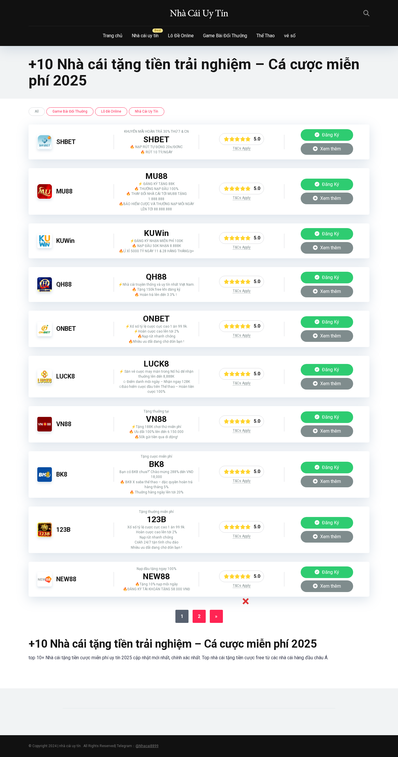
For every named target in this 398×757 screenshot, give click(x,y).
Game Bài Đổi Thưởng (225, 35)
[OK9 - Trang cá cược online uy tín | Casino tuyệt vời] (199, 13)
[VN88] (44, 430)
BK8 (61, 474)
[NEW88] (44, 585)
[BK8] (44, 480)
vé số (289, 35)
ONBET (66, 328)
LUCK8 (65, 376)
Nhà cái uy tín (145, 35)
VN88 (63, 424)
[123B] (44, 535)
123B (63, 529)
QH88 (64, 284)
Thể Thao (265, 35)
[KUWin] (44, 246)
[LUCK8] (44, 382)
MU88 (64, 191)
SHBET (66, 141)
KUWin (65, 240)
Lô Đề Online (181, 35)
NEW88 (66, 579)
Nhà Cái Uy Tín (146, 111)
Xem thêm (330, 149)
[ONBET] (44, 334)
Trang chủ (112, 35)
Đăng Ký (330, 135)
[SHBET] (44, 147)
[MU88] (44, 197)
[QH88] (44, 290)
